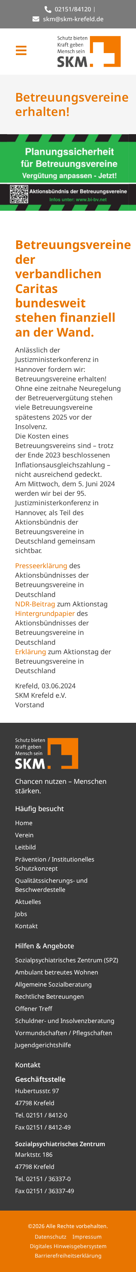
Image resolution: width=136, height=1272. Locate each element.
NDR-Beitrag (35, 603)
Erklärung (30, 651)
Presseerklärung (41, 565)
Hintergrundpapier (45, 613)
